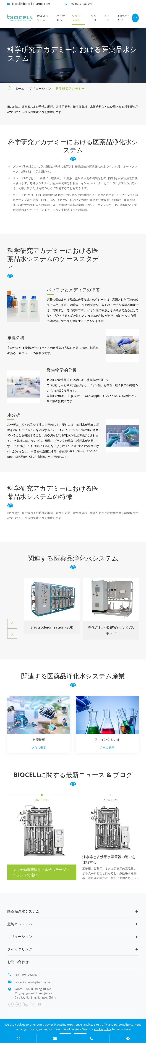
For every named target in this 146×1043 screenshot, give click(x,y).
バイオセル (60, 18)
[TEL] (91, 1039)
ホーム (19, 88)
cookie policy (102, 1029)
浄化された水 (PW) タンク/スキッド (52, 630)
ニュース (107, 18)
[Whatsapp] (18, 1039)
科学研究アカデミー (70, 88)
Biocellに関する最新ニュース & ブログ (73, 775)
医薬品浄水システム (23, 911)
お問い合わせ (123, 18)
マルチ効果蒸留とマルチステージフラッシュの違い (41, 872)
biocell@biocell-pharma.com (31, 4)
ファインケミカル (107, 739)
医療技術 (38, 739)
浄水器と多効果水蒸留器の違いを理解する (109, 859)
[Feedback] (128, 1039)
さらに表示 (39, 747)
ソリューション (77, 18)
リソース (94, 18)
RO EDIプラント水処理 (111, 627)
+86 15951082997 (80, 4)
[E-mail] (55, 1039)
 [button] (12, 623)
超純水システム (19, 923)
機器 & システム (43, 18)
